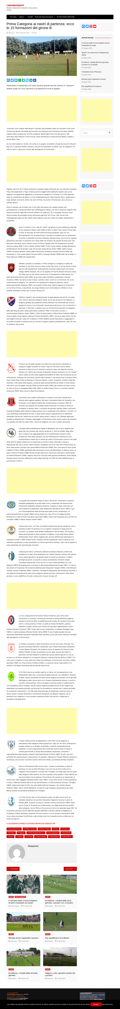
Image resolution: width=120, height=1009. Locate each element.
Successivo (69, 869)
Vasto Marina (54, 836)
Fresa (56, 829)
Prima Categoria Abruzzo (36, 833)
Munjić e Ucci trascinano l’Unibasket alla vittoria (95, 54)
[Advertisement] (42, 109)
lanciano (65, 829)
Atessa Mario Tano (14, 829)
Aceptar (96, 1004)
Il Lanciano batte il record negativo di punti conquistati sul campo (96, 44)
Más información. (107, 1004)
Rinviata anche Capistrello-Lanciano (23, 938)
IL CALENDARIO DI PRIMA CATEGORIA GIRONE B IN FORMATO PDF (31, 823)
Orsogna (11, 833)
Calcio (35, 33)
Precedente (14, 869)
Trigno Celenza (41, 836)
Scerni (11, 836)
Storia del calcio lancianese (44, 17)
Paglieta (21, 833)
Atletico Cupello (45, 829)
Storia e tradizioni (20, 897)
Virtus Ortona (67, 836)
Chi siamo (13, 17)
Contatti (30, 17)
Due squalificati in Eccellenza (57, 938)
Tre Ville (29, 836)
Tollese (20, 836)
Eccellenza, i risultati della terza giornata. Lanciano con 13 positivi (95, 63)
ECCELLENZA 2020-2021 (66, 17)
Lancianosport (15, 5)
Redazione (11, 33)
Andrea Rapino (14, 906)
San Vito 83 (66, 833)
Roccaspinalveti (53, 833)
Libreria (21, 17)
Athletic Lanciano (30, 829)
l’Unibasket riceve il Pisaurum (91, 72)
